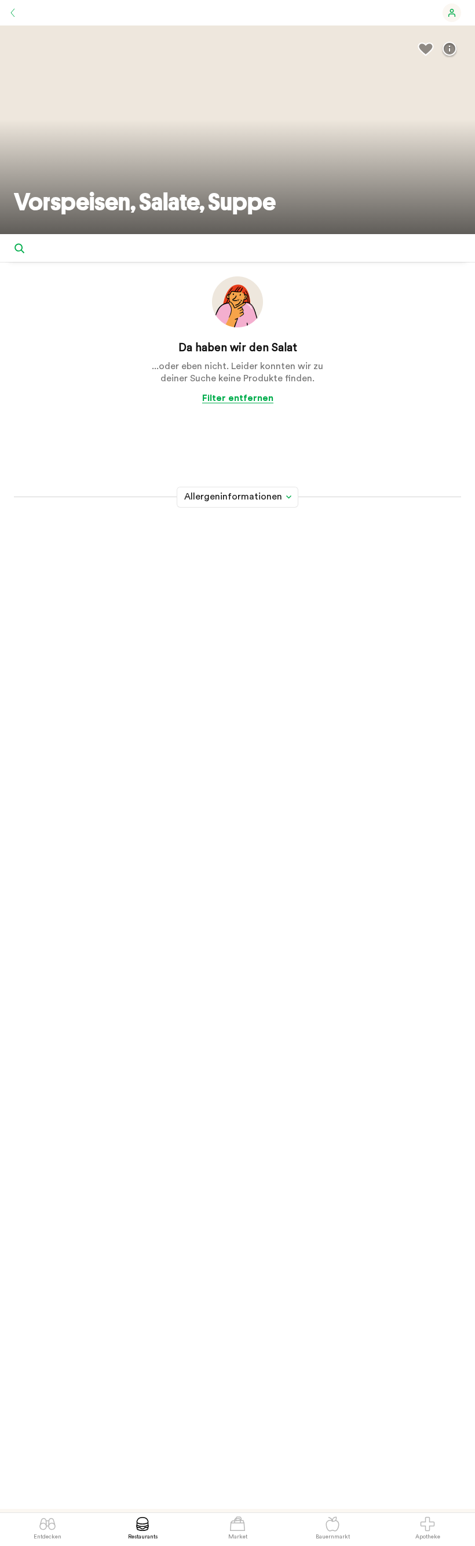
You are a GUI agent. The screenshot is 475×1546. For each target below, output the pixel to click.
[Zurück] (12, 12)
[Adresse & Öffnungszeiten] (449, 49)
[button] (452, 12)
